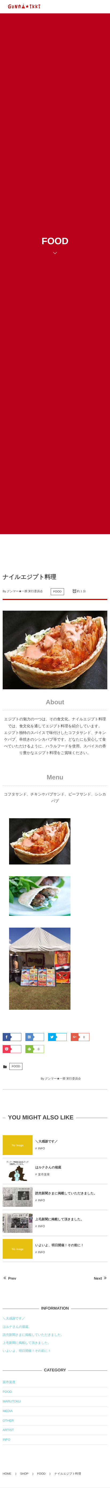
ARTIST (8, 1430)
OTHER (8, 1420)
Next (98, 1278)
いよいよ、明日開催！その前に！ (59, 1245)
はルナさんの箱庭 (48, 1167)
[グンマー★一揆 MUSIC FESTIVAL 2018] (24, 7)
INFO (41, 1148)
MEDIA (8, 1411)
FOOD (57, 591)
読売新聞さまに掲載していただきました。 (66, 1193)
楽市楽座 (44, 1174)
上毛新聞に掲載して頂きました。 (59, 1219)
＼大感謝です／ (46, 1141)
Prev (12, 1278)
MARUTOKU (12, 1401)
